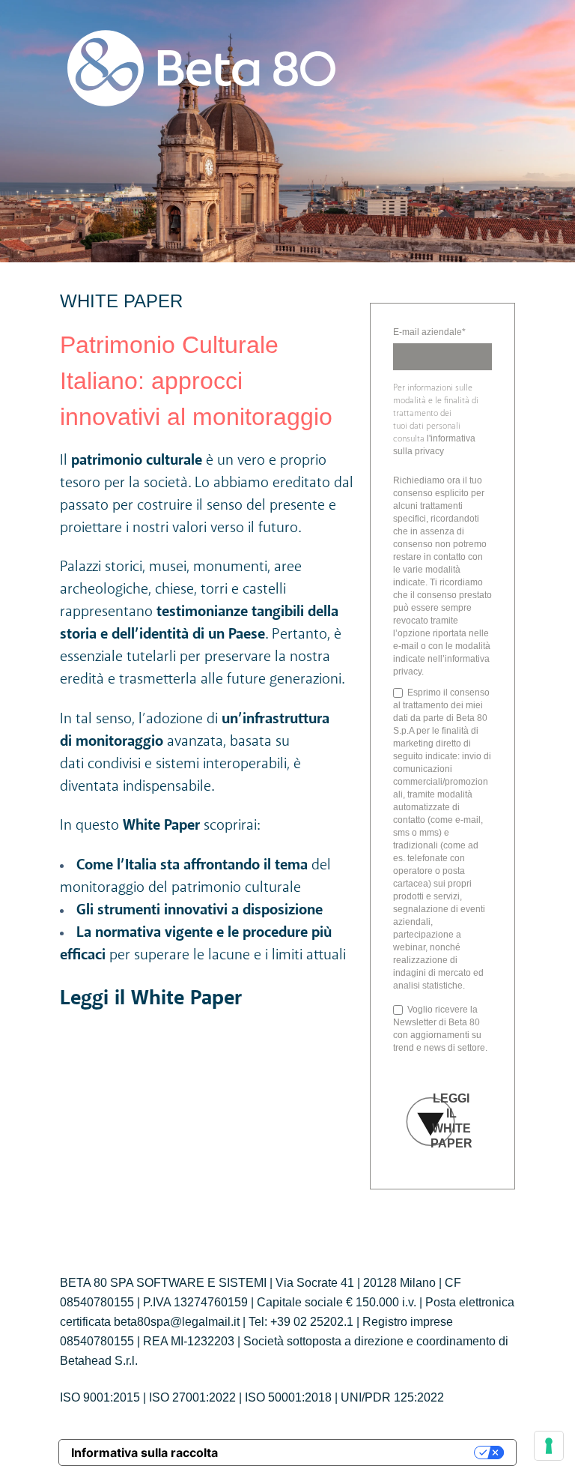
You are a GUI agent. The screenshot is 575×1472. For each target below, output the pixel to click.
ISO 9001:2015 (100, 1397)
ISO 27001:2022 (192, 1397)
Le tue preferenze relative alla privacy (353, 1452)
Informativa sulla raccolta (144, 1452)
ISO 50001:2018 (288, 1397)
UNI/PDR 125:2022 (392, 1397)
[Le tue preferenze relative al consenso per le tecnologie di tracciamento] (549, 1446)
